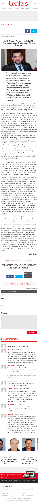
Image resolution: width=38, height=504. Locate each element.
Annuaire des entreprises (27, 490)
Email (3, 306)
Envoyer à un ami (13, 260)
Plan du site (24, 492)
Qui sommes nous (5, 494)
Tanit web (30, 501)
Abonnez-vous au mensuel (27, 496)
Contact (23, 494)
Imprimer (29, 260)
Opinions (10, 24)
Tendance (33, 481)
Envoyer (32, 332)
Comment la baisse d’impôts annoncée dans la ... (10, 460)
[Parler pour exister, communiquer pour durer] (27, 444)
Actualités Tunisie (4, 490)
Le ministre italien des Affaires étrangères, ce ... (27, 460)
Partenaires (4, 481)
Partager (27, 31)
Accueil (3, 24)
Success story (22, 481)
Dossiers (10, 481)
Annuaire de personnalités (7, 492)
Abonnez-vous (28, 275)
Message (4, 313)
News (10, 9)
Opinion (17, 9)
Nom (2, 299)
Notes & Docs (26, 9)
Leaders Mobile (4, 496)
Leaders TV (15, 481)
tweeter (34, 31)
